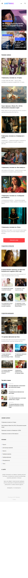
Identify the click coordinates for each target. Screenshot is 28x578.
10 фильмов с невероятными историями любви (19, 372)
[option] (14, 29)
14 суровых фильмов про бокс (10, 337)
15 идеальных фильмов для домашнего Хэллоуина (20, 355)
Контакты (18, 497)
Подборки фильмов (7, 35)
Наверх (14, 499)
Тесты (4, 463)
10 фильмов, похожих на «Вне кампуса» (13, 167)
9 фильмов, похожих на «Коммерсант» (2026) (11, 430)
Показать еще (14, 240)
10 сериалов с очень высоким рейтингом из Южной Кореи (20, 305)
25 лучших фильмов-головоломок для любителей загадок (17, 386)
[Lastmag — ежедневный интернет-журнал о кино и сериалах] (9, 3)
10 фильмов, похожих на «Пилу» (11, 227)
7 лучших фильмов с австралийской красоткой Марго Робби (7, 355)
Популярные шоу (6, 460)
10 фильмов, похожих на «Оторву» (11, 78)
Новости (4, 450)
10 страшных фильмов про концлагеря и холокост (6, 372)
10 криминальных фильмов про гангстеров (16, 392)
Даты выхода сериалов (8, 447)
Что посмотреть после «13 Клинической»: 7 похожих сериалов (6, 305)
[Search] (24, 3)
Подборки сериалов (17, 39)
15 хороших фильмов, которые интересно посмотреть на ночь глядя (16, 406)
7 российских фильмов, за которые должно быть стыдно (17, 398)
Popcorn (4, 444)
